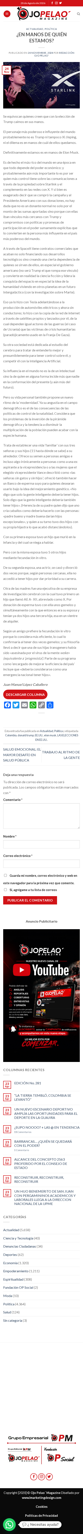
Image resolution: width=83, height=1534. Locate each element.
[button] (9, 1524)
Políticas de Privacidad (41, 1515)
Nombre (9, 836)
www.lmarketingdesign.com (41, 1497)
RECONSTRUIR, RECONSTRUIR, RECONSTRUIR (39, 1179)
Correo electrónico (17, 856)
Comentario (12, 800)
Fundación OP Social (18, 1287)
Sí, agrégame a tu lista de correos (33, 890)
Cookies (41, 1506)
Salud (7, 1312)
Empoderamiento (16, 1271)
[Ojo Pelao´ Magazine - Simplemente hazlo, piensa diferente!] (44, 13)
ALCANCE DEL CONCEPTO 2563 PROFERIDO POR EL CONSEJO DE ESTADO (40, 1163)
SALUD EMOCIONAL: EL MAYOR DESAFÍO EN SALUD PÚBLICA (22, 754)
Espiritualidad (13, 1279)
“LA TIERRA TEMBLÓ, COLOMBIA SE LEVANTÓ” (42, 1097)
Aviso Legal (41, 1524)
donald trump (26, 735)
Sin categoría (12, 1320)
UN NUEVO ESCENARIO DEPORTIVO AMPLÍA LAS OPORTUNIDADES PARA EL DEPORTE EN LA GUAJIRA (45, 1113)
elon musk (50, 735)
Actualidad (34, 28)
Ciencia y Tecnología (18, 1238)
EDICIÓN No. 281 (27, 1083)
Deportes (10, 1254)
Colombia (11, 735)
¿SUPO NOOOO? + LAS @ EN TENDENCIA (47, 1127)
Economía (10, 1263)
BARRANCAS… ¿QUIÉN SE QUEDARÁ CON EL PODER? (43, 1143)
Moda (7, 1296)
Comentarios (22, 1132)
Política (51, 28)
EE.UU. (39, 735)
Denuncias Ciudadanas (19, 1246)
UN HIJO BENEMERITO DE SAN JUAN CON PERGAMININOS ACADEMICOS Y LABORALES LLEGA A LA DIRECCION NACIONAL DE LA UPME (45, 1197)
